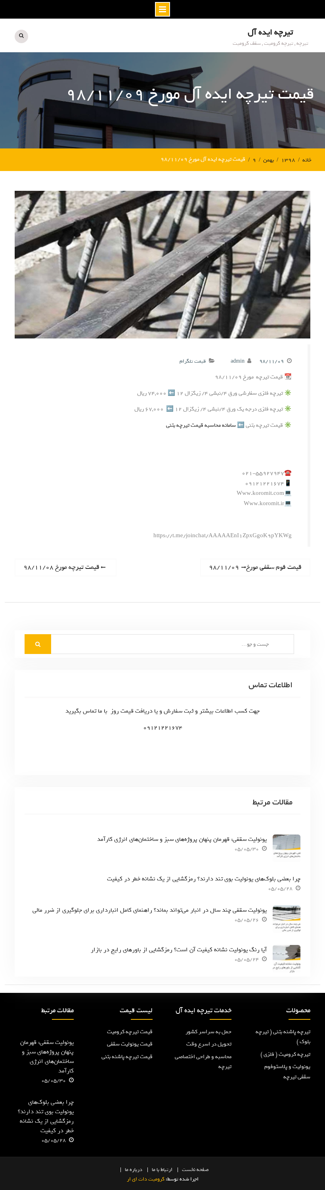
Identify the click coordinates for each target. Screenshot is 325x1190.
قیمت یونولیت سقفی (130, 1044)
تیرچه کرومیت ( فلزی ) (285, 1054)
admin (238, 361)
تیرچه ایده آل (270, 32)
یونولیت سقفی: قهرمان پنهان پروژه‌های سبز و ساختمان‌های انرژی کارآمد (182, 839)
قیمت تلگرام (193, 361)
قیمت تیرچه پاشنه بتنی (127, 1056)
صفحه (203, 1169)
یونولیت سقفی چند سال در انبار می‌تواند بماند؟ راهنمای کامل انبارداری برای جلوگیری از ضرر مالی (149, 910)
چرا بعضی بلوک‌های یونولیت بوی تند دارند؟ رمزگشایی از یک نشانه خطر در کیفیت (203, 879)
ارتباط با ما (162, 1169)
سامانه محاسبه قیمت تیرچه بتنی (201, 425)
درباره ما (133, 1169)
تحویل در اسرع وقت (208, 1044)
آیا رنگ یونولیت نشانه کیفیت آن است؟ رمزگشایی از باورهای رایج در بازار (179, 949)
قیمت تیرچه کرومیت (130, 1031)
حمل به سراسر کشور (208, 1031)
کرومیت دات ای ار (145, 1179)
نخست (188, 1169)
